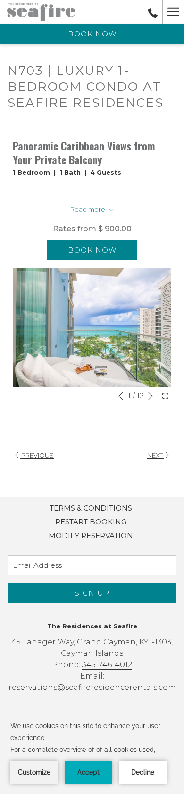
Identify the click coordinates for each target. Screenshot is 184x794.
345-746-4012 (107, 664)
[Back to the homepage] (41, 12)
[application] (92, 752)
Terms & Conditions (91, 507)
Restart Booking (90, 521)
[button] (92, 327)
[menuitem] (91, 508)
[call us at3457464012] (153, 12)
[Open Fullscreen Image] (165, 394)
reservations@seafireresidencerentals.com (92, 687)
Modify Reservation (91, 535)
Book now (92, 33)
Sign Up (92, 593)
